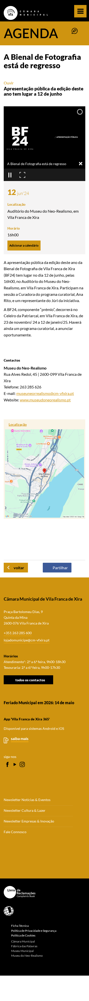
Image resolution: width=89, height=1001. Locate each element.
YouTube (15, 764)
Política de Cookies (23, 935)
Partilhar (60, 567)
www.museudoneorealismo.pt (45, 399)
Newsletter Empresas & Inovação (29, 821)
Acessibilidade (43, 911)
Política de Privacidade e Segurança (33, 931)
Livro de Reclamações (43, 892)
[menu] (80, 11)
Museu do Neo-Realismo (27, 955)
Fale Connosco (15, 832)
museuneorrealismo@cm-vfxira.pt (45, 393)
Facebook (7, 764)
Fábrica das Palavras (24, 946)
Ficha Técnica (20, 926)
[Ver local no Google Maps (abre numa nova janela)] (44, 469)
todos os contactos (30, 680)
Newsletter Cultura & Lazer (24, 811)
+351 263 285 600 (18, 633)
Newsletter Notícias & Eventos (27, 800)
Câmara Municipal (23, 941)
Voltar (19, 567)
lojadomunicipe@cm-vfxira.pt (26, 640)
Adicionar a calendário (24, 245)
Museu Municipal (22, 951)
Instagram (22, 764)
